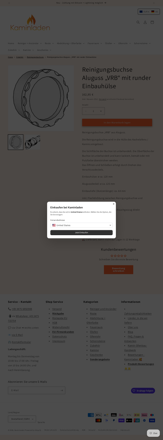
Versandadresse (57, 220)
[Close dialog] (113, 204)
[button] (81, 225)
